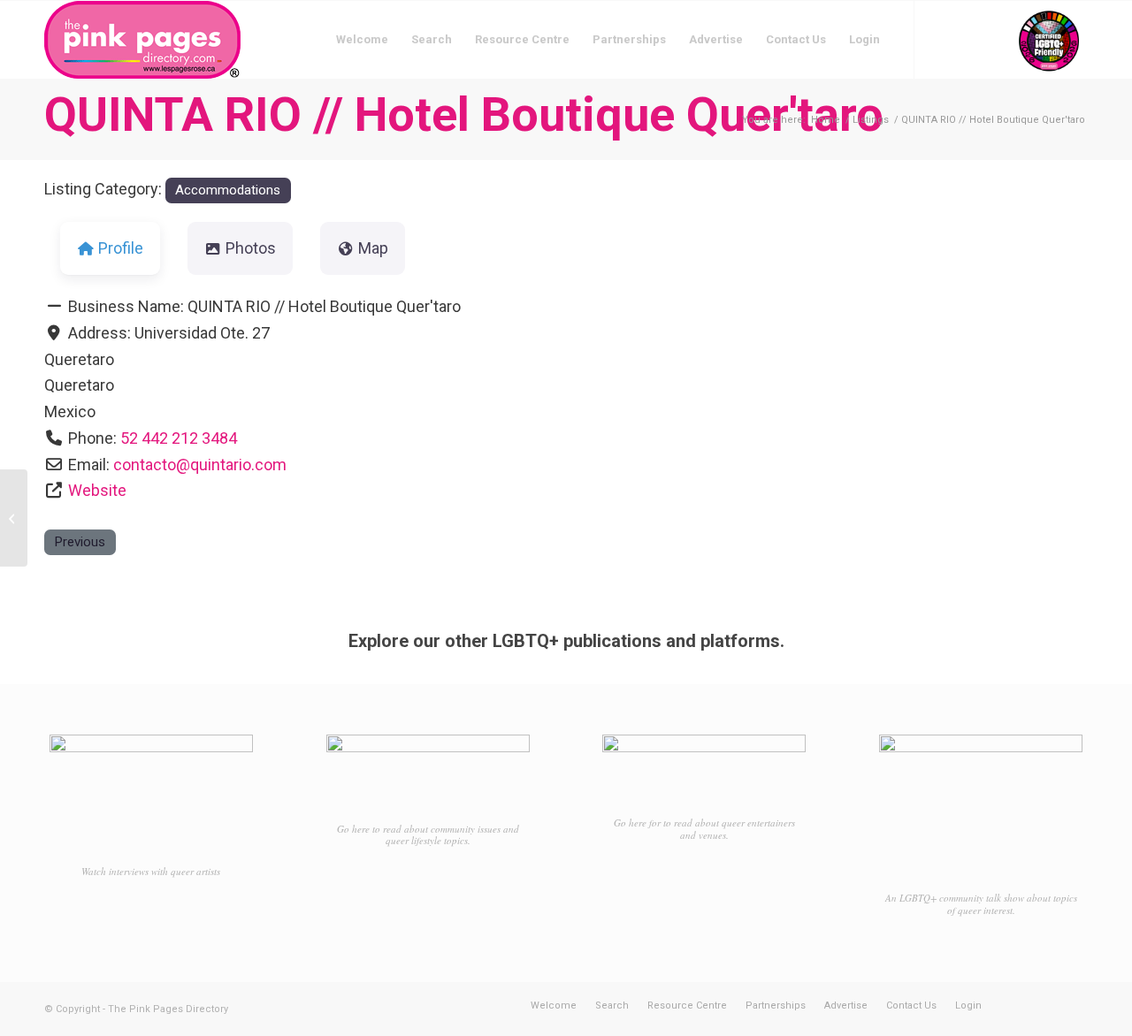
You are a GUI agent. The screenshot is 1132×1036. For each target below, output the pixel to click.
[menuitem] (362, 40)
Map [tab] (373, 248)
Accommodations (227, 190)
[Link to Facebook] (942, 39)
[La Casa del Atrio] (13, 518)
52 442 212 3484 (178, 438)
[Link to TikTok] (995, 39)
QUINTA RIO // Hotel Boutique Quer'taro (463, 114)
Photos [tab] (251, 248)
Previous (79, 542)
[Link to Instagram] (968, 39)
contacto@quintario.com (200, 464)
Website (97, 490)
